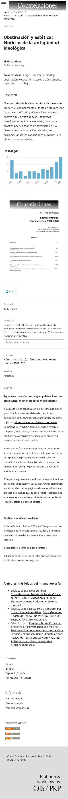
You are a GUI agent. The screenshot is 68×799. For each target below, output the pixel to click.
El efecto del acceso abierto (25, 501)
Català (9, 664)
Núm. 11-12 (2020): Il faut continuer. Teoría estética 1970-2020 (31, 17)
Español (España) (15, 673)
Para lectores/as (14, 698)
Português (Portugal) (18, 677)
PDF (11, 291)
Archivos (18, 12)
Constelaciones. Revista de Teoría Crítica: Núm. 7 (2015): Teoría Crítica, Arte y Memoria (36, 616)
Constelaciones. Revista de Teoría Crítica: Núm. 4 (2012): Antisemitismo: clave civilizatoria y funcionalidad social (37, 639)
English (10, 668)
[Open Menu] (3, 3)
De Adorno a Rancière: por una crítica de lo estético (36, 610)
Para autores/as (14, 703)
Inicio (6, 12)
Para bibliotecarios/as (17, 707)
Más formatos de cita (17, 342)
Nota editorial (38, 590)
